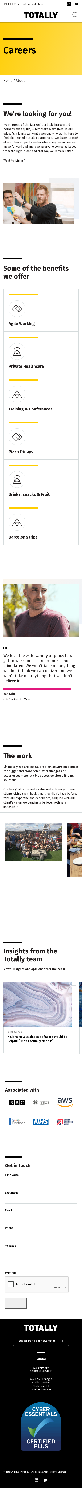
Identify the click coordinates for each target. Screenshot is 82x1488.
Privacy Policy (21, 1472)
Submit (16, 1303)
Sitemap (62, 1472)
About (20, 81)
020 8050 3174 (11, 4)
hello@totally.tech (33, 4)
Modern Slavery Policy (43, 1472)
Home (7, 81)
